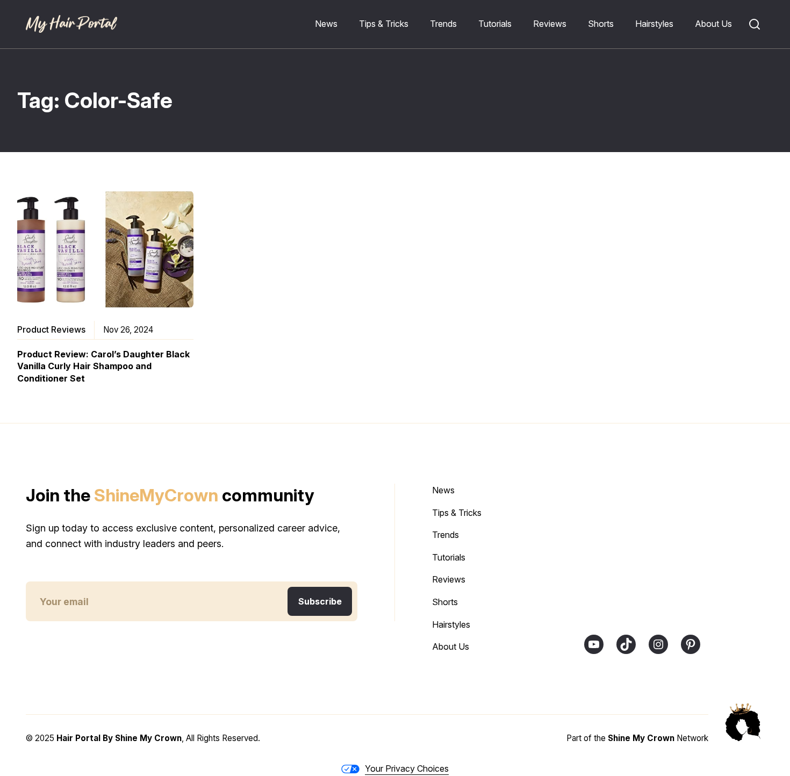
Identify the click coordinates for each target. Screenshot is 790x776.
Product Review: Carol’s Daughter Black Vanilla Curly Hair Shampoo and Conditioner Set (103, 366)
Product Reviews (51, 329)
